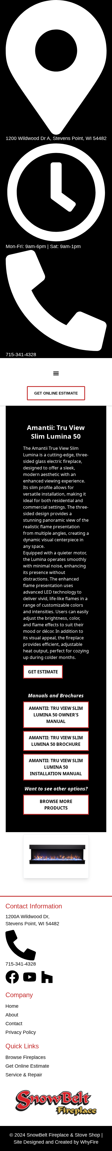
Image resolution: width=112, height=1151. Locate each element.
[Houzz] (47, 977)
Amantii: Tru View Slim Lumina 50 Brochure (56, 741)
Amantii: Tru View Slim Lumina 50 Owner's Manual (56, 714)
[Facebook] (12, 977)
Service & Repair (23, 1074)
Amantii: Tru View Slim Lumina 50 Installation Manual (56, 767)
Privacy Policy (20, 1032)
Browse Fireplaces (25, 1057)
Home (11, 1006)
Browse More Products (56, 804)
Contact (13, 1023)
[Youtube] (29, 977)
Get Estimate (43, 672)
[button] (56, 373)
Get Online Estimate (27, 1066)
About (11, 1015)
